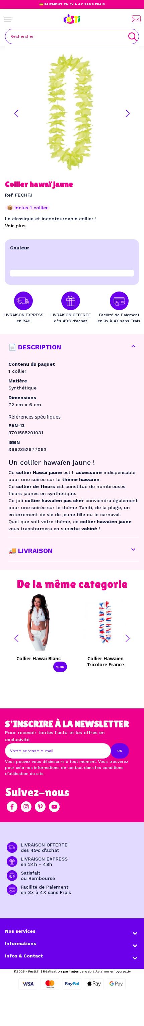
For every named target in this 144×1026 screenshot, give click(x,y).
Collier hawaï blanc (38, 658)
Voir (60, 667)
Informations (20, 943)
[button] (16, 113)
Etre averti (110, 660)
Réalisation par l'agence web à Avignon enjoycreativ (87, 971)
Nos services (20, 931)
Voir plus (15, 225)
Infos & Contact (24, 955)
